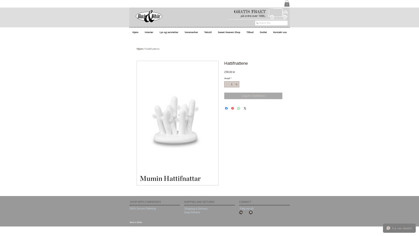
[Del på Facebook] (226, 108)
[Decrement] (227, 84)
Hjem (140, 49)
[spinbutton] (232, 84)
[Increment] (237, 84)
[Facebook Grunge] (241, 212)
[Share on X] (245, 108)
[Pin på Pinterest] (233, 108)
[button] (287, 3)
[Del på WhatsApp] (239, 108)
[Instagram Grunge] (251, 212)
